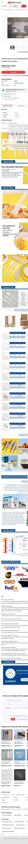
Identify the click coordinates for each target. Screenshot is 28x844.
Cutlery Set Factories (19, 821)
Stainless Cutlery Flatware (19, 828)
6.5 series (3, 800)
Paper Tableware (17, 815)
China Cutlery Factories (7, 821)
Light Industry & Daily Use (9, 9)
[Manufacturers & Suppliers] (14, 2)
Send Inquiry (13, 72)
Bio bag (15, 797)
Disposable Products (20, 9)
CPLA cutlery (4, 802)
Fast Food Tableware (6, 815)
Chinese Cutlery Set (20, 825)
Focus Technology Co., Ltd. (17, 838)
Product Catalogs (20, 794)
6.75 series (16, 800)
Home (2, 9)
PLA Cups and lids (5, 797)
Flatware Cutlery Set (6, 828)
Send (13, 719)
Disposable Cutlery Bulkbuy (8, 831)
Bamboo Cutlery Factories (7, 825)
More (2, 834)
